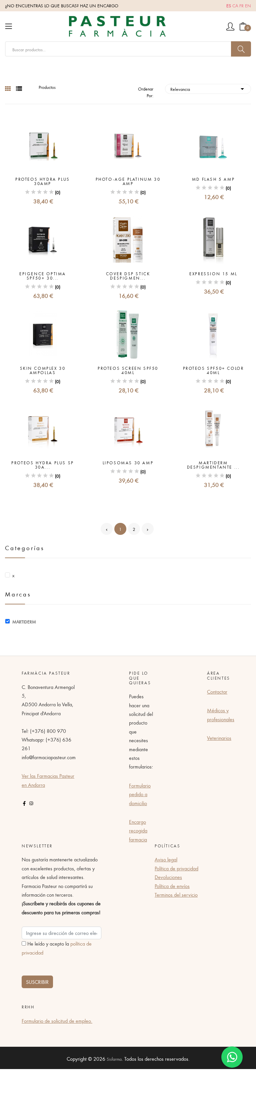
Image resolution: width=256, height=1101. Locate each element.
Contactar (217, 691)
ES (228, 6)
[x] (8, 575)
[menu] (8, 26)
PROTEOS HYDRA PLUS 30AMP (42, 181)
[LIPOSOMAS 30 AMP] (128, 428)
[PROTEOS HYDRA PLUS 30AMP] (43, 144)
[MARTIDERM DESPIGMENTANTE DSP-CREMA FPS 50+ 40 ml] (213, 428)
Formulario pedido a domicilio (140, 794)
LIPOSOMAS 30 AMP (128, 463)
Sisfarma (114, 1059)
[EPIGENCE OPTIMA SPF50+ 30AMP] (43, 239)
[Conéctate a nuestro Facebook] (24, 803)
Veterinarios (219, 738)
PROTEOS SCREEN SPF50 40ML (128, 370)
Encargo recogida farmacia (138, 830)
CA (235, 6)
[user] (230, 26)
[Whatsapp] (232, 1057)
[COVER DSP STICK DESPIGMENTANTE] (128, 239)
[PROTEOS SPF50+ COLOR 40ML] (213, 333)
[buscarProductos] (241, 49)
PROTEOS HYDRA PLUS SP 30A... (42, 465)
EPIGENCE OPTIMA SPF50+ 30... (42, 276)
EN (248, 6)
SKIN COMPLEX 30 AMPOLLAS (43, 370)
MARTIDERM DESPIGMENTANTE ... (213, 465)
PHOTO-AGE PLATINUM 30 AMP (128, 181)
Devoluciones (168, 877)
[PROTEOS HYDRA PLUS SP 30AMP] (43, 428)
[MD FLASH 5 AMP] (213, 144)
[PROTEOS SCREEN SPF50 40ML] (128, 333)
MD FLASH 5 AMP (213, 179)
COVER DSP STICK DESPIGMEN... (128, 276)
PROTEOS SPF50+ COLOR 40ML (213, 370)
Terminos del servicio (176, 894)
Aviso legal (166, 859)
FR (241, 6)
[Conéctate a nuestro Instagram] (31, 803)
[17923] (8, 622)
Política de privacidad (176, 868)
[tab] (8, 89)
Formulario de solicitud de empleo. (57, 1020)
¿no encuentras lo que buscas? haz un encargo (61, 6)
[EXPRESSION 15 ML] (213, 239)
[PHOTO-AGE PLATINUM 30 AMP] (128, 144)
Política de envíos (172, 886)
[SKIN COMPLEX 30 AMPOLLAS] (43, 333)
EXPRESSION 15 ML (213, 274)
